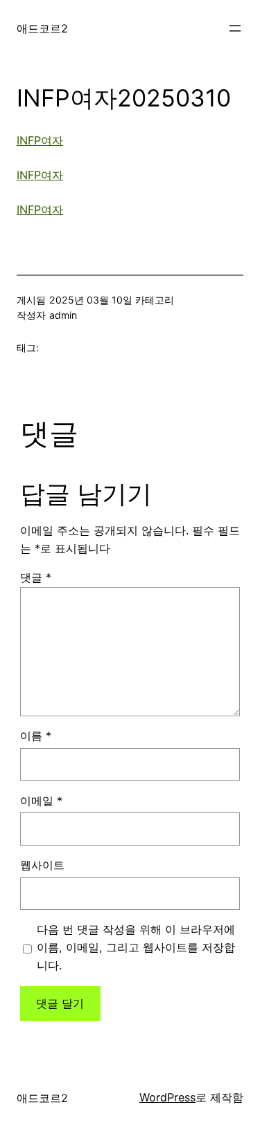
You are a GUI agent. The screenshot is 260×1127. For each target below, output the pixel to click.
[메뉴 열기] (235, 28)
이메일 (41, 801)
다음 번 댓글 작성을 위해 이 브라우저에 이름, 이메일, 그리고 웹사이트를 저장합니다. (136, 947)
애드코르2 (42, 28)
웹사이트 (42, 865)
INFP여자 (40, 140)
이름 (35, 736)
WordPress (167, 1097)
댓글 (35, 577)
